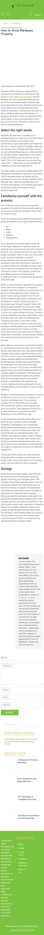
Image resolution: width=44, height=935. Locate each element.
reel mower (9, 741)
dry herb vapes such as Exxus (19, 97)
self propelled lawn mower (26, 739)
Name (5, 690)
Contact (21, 848)
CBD (15, 160)
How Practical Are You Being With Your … (27, 780)
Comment (7, 665)
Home (6, 23)
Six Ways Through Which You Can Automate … (29, 816)
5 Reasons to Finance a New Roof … (28, 761)
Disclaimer (22, 859)
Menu (38, 15)
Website (6, 705)
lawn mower (9, 739)
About (20, 844)
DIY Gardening (15, 23)
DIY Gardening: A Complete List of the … (28, 798)
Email (5, 697)
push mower (19, 741)
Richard (24, 558)
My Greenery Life (13, 926)
